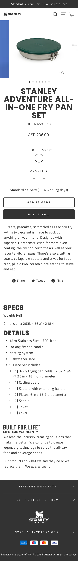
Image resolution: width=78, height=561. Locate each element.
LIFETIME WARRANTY (38, 486)
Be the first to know (38, 500)
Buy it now (39, 214)
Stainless (39, 158)
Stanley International (38, 532)
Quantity (39, 171)
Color (39, 150)
